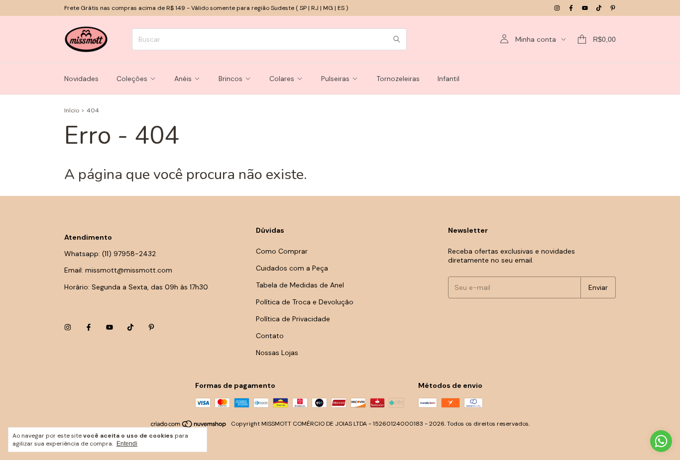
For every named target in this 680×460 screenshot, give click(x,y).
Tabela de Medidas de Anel (300, 284)
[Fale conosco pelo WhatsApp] (661, 441)
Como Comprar (282, 251)
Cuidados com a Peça (292, 268)
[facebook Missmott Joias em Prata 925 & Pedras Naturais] (571, 8)
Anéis (183, 78)
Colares (281, 78)
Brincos (230, 78)
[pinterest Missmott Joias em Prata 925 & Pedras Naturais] (613, 8)
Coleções (131, 78)
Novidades (81, 78)
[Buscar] (397, 39)
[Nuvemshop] (188, 426)
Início (71, 110)
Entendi (126, 443)
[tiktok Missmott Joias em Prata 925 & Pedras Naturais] (599, 8)
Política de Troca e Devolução (304, 301)
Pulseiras (335, 78)
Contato (270, 335)
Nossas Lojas (277, 352)
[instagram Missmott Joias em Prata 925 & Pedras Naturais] (557, 8)
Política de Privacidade (293, 318)
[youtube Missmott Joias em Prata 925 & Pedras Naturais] (585, 8)
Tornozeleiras (398, 78)
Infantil (448, 78)
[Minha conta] (504, 39)
